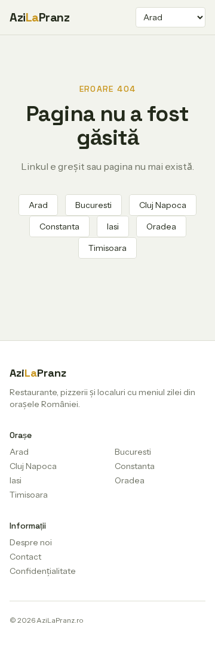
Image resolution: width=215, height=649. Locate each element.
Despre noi (31, 542)
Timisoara (107, 248)
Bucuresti (93, 205)
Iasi (113, 226)
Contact (25, 556)
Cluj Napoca (162, 205)
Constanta (59, 226)
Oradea (161, 226)
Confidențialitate (43, 571)
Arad (38, 205)
